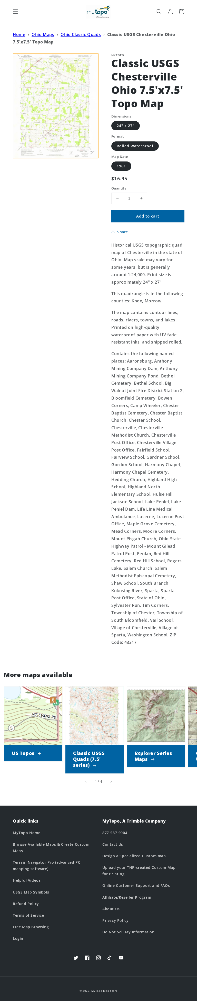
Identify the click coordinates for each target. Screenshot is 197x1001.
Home (19, 34)
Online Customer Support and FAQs (136, 885)
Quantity (118, 188)
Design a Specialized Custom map (134, 855)
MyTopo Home (27, 832)
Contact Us (112, 844)
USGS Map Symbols (31, 892)
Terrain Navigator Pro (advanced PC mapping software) (46, 865)
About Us (111, 908)
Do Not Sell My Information (128, 932)
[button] (15, 11)
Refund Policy (26, 903)
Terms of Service (28, 915)
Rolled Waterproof (135, 145)
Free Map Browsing (31, 926)
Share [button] (122, 231)
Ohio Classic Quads (81, 34)
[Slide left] (86, 782)
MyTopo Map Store (104, 991)
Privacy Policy (115, 920)
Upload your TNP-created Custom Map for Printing (138, 870)
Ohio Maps (43, 34)
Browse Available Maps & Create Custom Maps (51, 847)
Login (18, 938)
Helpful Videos (27, 880)
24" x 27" (125, 125)
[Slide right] (110, 782)
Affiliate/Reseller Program (126, 897)
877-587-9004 (114, 832)
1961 (121, 166)
